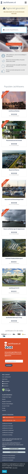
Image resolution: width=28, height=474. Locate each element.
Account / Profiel (5, 406)
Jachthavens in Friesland (7, 428)
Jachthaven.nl (9, 2)
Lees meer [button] (14, 467)
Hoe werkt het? (14, 48)
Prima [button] (4, 471)
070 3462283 (10, 420)
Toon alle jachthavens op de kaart (14, 44)
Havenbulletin (6, 381)
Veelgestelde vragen (6, 397)
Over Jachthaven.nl (6, 377)
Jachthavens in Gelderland (7, 430)
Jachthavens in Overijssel (7, 460)
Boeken (3, 399)
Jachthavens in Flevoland (7, 425)
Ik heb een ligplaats (14, 452)
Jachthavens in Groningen (7, 432)
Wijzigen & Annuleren (6, 401)
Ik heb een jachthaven (14, 448)
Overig (3, 408)
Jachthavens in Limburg (7, 434)
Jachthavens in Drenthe (7, 423)
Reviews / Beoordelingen (7, 403)
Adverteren (5, 386)
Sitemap (4, 410)
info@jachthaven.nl (9, 417)
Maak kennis (4, 379)
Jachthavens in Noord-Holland (8, 457)
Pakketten (5, 383)
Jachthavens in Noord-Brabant (8, 455)
